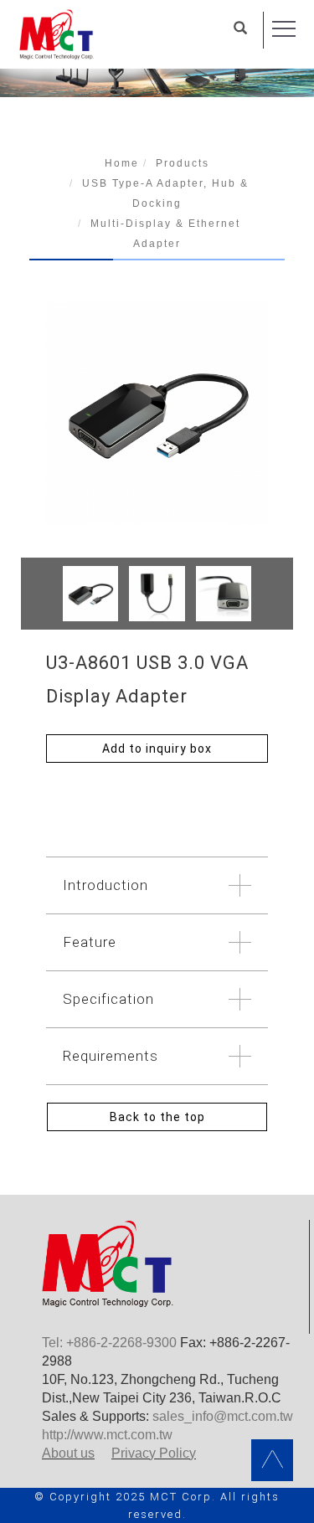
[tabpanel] (157, 69)
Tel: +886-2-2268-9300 (109, 1342)
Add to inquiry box (157, 748)
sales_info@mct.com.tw (222, 1416)
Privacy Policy (153, 1453)
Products (182, 163)
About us (68, 1453)
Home (122, 163)
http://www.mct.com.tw (107, 1435)
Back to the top (157, 1117)
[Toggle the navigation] (284, 29)
